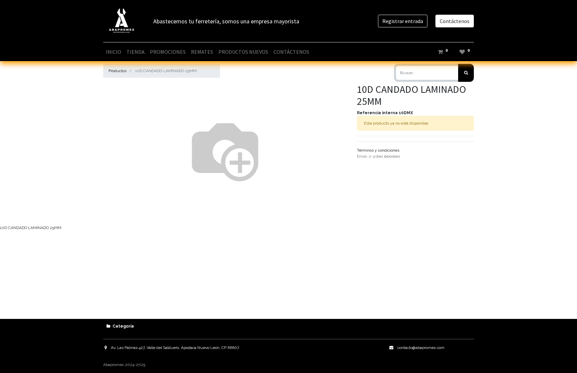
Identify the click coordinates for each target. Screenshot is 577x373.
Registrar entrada (402, 21)
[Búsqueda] (466, 73)
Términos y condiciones (378, 150)
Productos (118, 70)
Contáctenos (454, 21)
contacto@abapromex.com (420, 347)
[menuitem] (113, 51)
